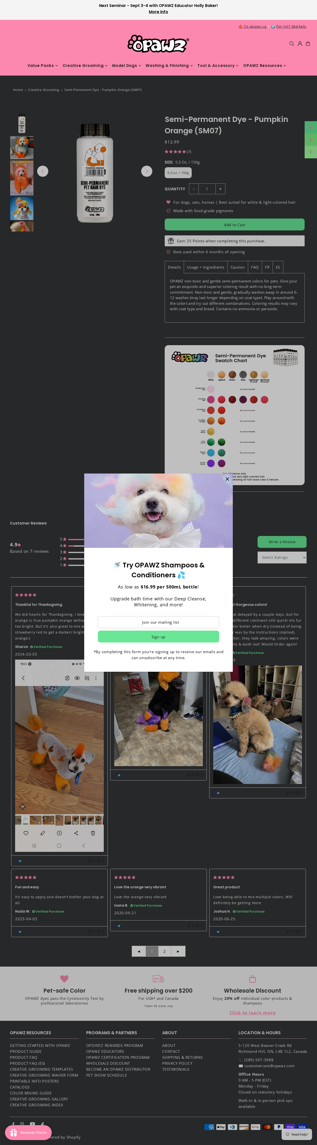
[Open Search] (292, 43)
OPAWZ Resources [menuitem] (262, 65)
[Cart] (308, 43)
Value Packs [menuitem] (40, 65)
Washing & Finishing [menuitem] (167, 65)
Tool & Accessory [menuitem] (216, 65)
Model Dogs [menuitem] (124, 65)
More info (158, 12)
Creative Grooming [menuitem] (83, 65)
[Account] (300, 43)
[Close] (227, 479)
